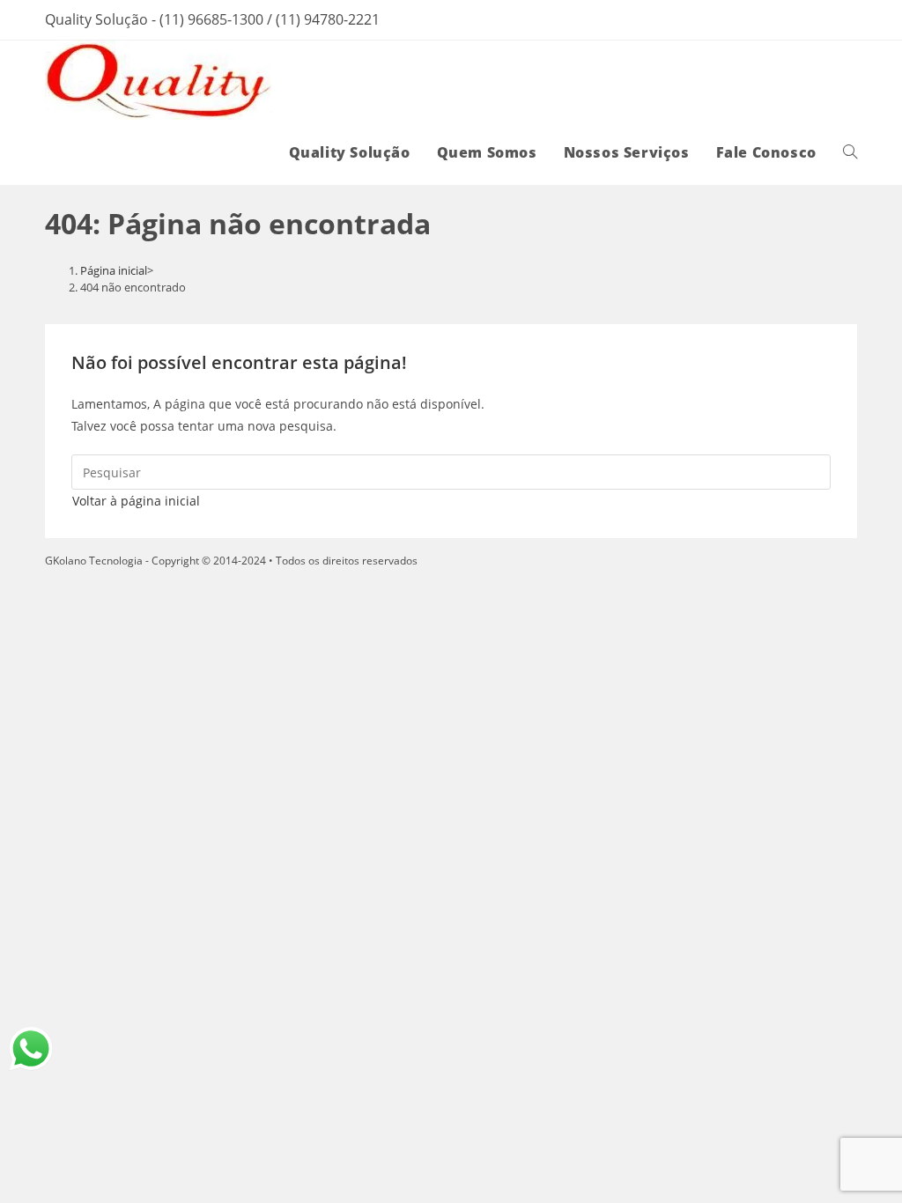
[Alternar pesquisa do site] (850, 152)
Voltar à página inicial (136, 500)
